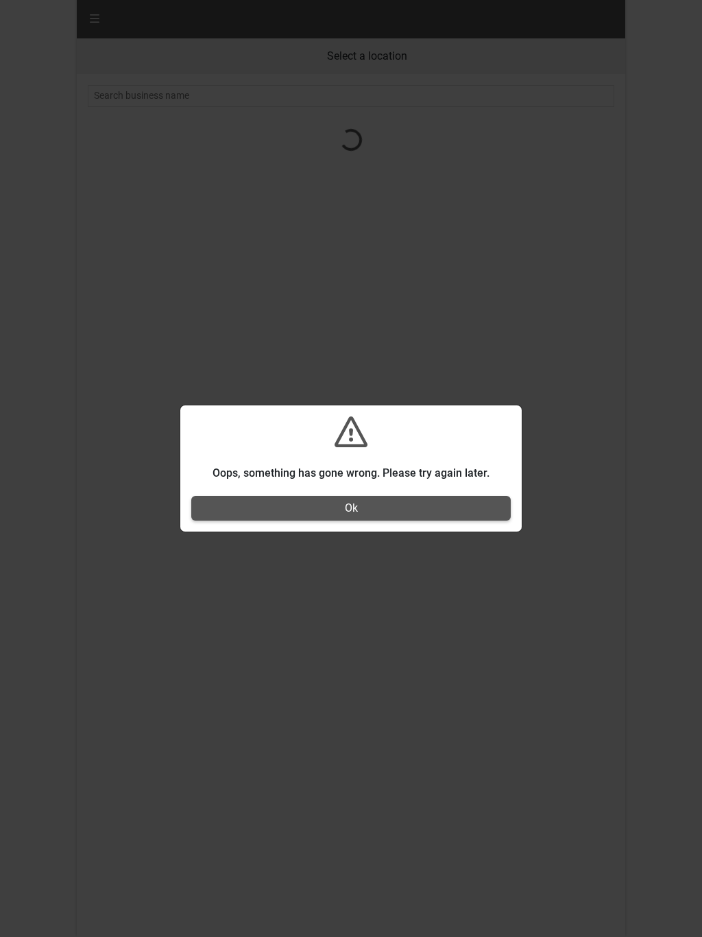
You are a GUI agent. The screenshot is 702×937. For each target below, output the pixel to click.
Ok (351, 507)
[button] (351, 441)
